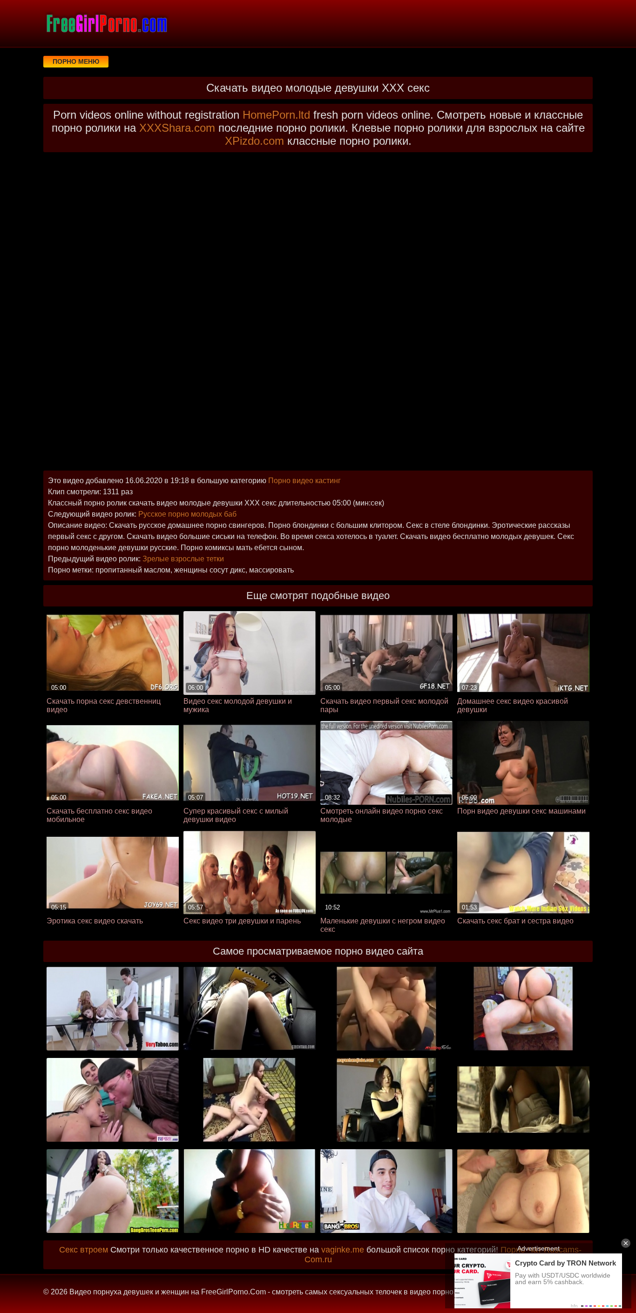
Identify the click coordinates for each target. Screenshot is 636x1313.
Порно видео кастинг (304, 481)
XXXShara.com (177, 127)
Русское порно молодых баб (187, 514)
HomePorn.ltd (276, 114)
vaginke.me (342, 1249)
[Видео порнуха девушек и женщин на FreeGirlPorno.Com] (106, 23)
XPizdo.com (254, 141)
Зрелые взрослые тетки (183, 559)
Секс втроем (83, 1249)
